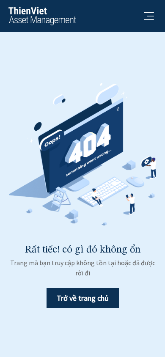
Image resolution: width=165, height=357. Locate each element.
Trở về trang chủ (83, 298)
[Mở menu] (149, 16)
